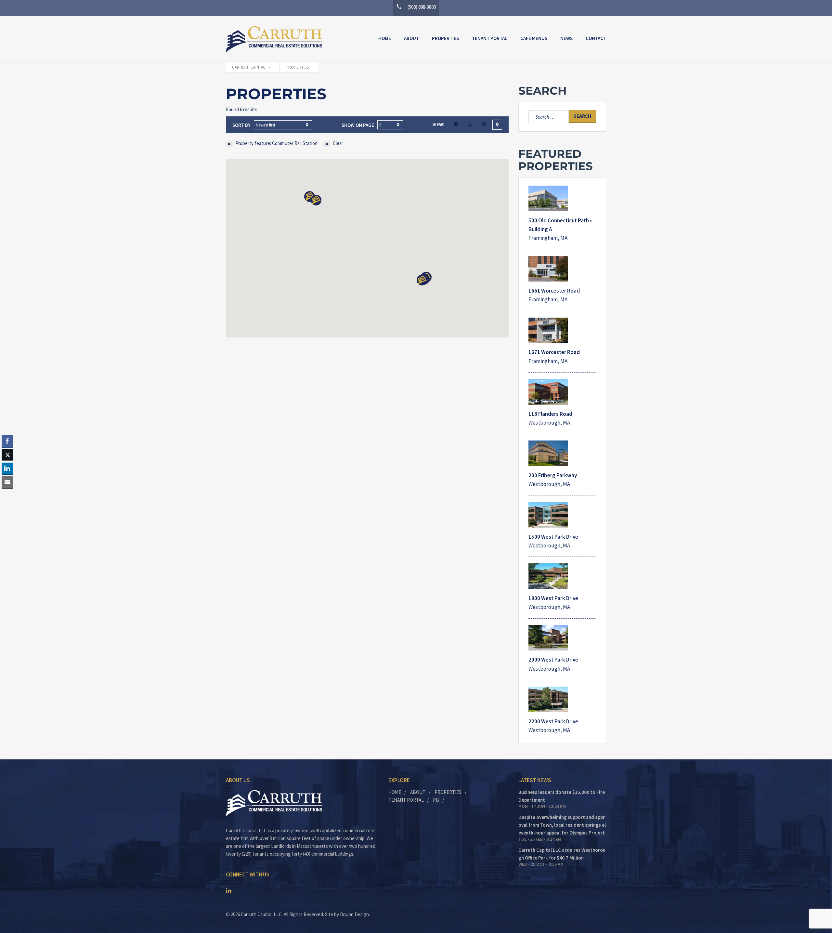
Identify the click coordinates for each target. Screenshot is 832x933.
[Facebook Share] (7, 441)
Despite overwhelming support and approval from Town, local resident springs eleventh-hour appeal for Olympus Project (562, 825)
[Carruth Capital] (274, 39)
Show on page (358, 125)
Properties (445, 38)
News (566, 38)
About (411, 38)
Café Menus (533, 38)
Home (384, 38)
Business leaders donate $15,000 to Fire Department (561, 796)
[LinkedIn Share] (7, 468)
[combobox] (283, 124)
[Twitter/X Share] (7, 455)
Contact (596, 38)
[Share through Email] (7, 482)
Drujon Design (354, 914)
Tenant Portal (489, 38)
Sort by (241, 125)
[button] (422, 280)
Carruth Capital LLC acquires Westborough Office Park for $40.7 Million (561, 854)
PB (436, 800)
